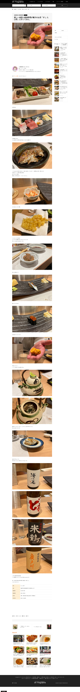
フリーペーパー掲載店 (60, 1)
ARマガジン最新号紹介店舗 (64, 44)
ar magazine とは (32, 1)
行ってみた (56, 39)
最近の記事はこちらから (57, 44)
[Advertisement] (32, 57)
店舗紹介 (15, 9)
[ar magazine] (18, 1)
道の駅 (67, 1)
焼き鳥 (63, 30)
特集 (53, 1)
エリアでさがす (47, 1)
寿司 (55, 30)
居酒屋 (56, 32)
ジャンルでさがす (40, 1)
